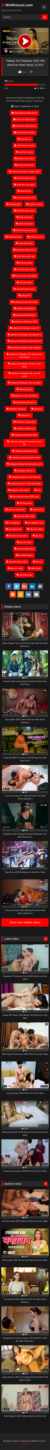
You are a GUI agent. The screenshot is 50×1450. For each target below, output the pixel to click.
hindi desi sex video (25, 145)
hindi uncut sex (14, 237)
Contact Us (25, 1444)
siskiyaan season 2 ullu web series (25, 483)
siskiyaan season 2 (25, 470)
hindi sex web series (25, 211)
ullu (38, 490)
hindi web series (25, 243)
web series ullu (25, 575)
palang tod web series (25, 402)
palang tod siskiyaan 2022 (25, 321)
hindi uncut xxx (36, 237)
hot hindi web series (25, 269)
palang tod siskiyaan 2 (25, 315)
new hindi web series (25, 289)
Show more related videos (25, 922)
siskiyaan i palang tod (25, 422)
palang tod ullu (25, 389)
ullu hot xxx (38, 509)
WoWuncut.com (18, 5)
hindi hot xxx (25, 191)
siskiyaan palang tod (26, 428)
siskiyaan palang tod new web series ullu (26, 443)
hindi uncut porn (25, 224)
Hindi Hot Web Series (25, 119)
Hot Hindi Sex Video (26, 132)
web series (35, 568)
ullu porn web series (18, 536)
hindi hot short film (26, 165)
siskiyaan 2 (25, 415)
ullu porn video (36, 529)
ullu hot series (25, 503)
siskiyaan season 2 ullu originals (26, 477)
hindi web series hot (25, 256)
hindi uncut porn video (25, 230)
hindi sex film (15, 204)
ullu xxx (39, 562)
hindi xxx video (25, 263)
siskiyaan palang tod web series (26, 457)
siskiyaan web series (20, 490)
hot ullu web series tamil (25, 276)
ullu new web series (25, 516)
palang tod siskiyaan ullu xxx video (25, 383)
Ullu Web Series (26, 555)
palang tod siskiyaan (26, 308)
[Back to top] (41, 1441)
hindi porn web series (25, 198)
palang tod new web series (25, 302)
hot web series (25, 282)
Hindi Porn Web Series (26, 126)
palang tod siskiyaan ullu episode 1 (25, 334)
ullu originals (13, 523)
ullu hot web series (16, 509)
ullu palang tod (14, 529)
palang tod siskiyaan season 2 (25, 328)
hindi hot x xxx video (25, 185)
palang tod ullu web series (25, 396)
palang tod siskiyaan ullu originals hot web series (25, 355)
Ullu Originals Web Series (26, 113)
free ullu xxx (25, 139)
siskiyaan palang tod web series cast (26, 464)
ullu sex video (26, 542)
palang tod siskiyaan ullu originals (25, 347)
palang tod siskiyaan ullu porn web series (25, 365)
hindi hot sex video (25, 158)
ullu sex (38, 536)
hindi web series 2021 (25, 250)
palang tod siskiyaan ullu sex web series (25, 374)
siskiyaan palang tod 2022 (25, 435)
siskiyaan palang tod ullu (25, 451)
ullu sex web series (25, 549)
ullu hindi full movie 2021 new (25, 496)
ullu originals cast (35, 523)
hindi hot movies (25, 152)
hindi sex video (35, 204)
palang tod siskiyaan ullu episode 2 (25, 341)
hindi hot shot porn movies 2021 (26, 171)
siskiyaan (38, 409)
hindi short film (25, 217)
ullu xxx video (16, 568)
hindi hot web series (25, 178)
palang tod (25, 295)
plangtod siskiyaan (17, 409)
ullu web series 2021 (18, 562)
